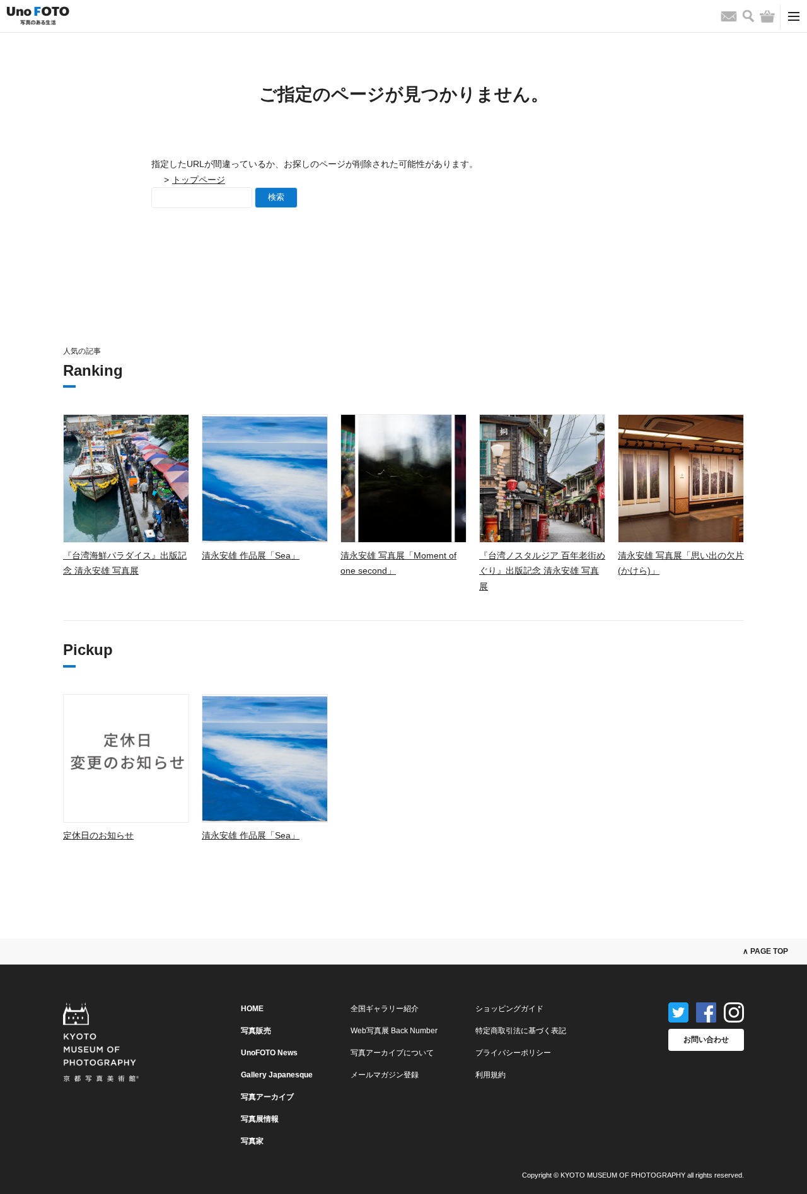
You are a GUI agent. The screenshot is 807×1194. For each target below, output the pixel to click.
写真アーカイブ (267, 1097)
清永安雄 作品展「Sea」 (250, 555)
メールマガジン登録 (385, 1074)
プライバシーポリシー (513, 1052)
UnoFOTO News (269, 1052)
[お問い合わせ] (729, 16)
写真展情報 (260, 1119)
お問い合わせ (706, 1039)
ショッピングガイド (509, 1008)
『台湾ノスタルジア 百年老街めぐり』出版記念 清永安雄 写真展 (542, 570)
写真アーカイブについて (392, 1052)
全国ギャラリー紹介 (385, 1008)
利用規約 (490, 1074)
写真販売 (256, 1030)
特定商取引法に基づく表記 (520, 1030)
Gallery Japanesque (277, 1074)
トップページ (198, 180)
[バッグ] (767, 16)
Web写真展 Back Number (394, 1030)
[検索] (748, 16)
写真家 (252, 1141)
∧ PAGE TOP (765, 951)
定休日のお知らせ (98, 835)
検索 (276, 197)
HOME (252, 1008)
